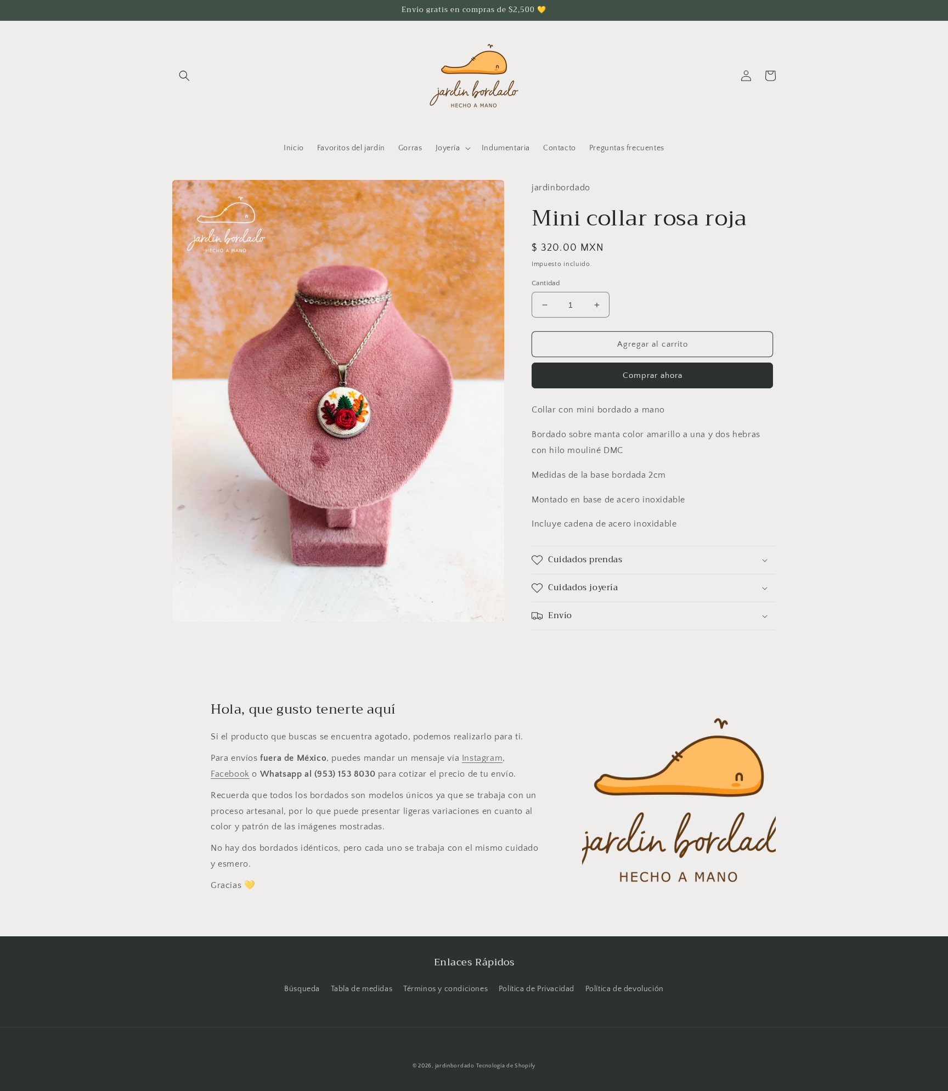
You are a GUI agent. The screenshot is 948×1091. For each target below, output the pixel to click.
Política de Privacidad (536, 989)
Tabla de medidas (362, 989)
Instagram (482, 758)
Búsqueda (302, 989)
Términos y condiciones (445, 989)
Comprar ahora (652, 375)
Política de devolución (624, 989)
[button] (184, 76)
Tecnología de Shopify (505, 1066)
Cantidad (546, 283)
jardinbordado (455, 1066)
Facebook (230, 774)
